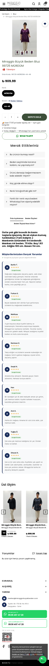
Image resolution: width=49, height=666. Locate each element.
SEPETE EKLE (34, 117)
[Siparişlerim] (39, 3)
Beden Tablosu (16, 101)
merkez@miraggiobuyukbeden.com (23, 598)
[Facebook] (3, 646)
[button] (45, 24)
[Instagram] (9, 646)
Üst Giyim (5, 14)
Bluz (14, 14)
